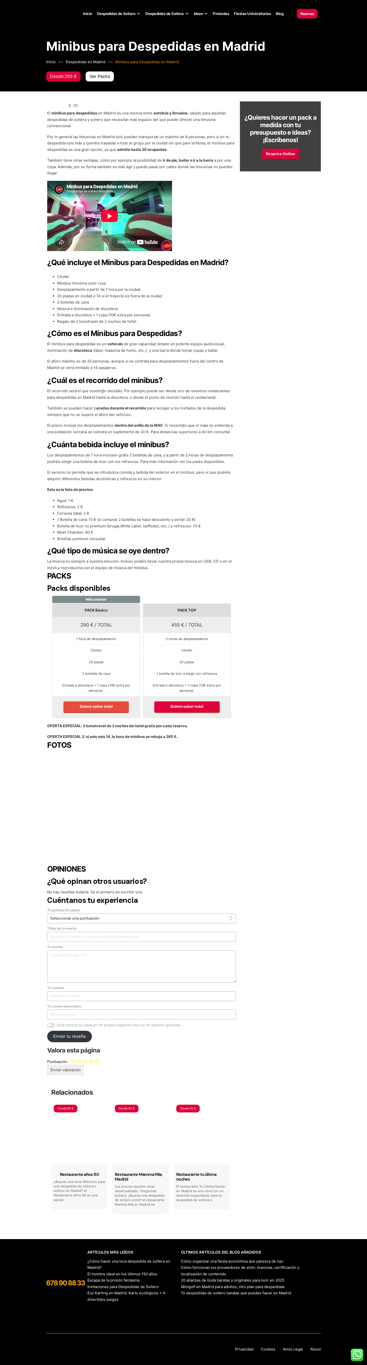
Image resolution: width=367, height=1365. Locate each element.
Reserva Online (280, 153)
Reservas (307, 13)
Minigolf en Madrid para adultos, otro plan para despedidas (233, 1286)
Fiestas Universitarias (252, 13)
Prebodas (221, 13)
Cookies (268, 1349)
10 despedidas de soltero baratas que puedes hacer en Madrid (236, 1293)
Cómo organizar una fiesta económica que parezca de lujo (232, 1261)
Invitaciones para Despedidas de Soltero (123, 1286)
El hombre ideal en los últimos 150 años (122, 1274)
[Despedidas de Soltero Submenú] (138, 13)
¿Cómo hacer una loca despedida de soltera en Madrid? (128, 1264)
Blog (279, 13)
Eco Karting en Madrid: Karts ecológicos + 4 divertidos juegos (126, 1296)
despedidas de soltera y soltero (75, 119)
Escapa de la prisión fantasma (113, 1280)
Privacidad (244, 1349)
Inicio (87, 13)
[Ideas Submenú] (206, 13)
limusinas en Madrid (97, 136)
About (315, 1349)
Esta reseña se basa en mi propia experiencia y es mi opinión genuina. (119, 1025)
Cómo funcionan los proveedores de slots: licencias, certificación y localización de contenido (240, 1270)
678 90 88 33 (65, 1283)
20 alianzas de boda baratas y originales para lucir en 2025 (232, 1280)
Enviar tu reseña (69, 1036)
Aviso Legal (293, 1349)
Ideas (198, 13)
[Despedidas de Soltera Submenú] (187, 13)
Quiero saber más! (96, 706)
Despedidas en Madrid (85, 61)
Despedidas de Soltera (164, 13)
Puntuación (57, 1061)
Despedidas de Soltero (116, 13)
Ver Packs (99, 76)
